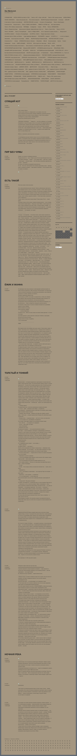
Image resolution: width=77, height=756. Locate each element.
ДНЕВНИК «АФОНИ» (24, 67)
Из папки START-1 (42, 57)
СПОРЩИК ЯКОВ (8, 17)
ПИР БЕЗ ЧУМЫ (13, 151)
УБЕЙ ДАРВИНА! (51, 71)
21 (61, 235)
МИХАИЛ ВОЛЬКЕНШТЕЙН (34, 78)
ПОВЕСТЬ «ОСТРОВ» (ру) (43, 24)
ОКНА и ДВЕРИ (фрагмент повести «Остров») (33, 59)
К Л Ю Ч (57, 117)
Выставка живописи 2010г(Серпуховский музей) (15, 52)
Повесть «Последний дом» (20, 31)
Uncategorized (33, 26)
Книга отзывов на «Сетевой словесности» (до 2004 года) (38, 45)
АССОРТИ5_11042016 (34, 34)
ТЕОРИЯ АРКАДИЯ (60, 71)
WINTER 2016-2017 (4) (59, 62)
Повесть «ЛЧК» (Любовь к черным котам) (13, 26)
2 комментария (7, 159)
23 (66, 235)
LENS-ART (67, 19)
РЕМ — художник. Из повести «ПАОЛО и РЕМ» (35, 69)
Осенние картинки (52, 41)
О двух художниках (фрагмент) (30, 36)
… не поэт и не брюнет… (64, 36)
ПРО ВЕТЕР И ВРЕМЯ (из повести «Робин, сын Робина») (28, 64)
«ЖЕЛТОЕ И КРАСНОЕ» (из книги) (31, 22)
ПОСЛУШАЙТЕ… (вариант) (44, 36)
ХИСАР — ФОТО (51, 43)
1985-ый (45, 41)
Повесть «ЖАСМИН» (9, 31)
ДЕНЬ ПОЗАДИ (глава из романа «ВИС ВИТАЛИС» (16, 78)
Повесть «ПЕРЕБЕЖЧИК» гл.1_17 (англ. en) (59, 52)
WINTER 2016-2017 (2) (37, 62)
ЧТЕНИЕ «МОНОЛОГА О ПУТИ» (29, 76)
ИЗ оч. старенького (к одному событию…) (50, 31)
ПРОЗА (44, 26)
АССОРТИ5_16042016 (9, 34)
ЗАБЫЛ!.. (27, 38)
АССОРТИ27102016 (9, 62)
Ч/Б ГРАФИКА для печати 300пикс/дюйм (45, 50)
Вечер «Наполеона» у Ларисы (61, 154)
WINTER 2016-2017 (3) (48, 62)
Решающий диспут (25, 81)
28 (61, 237)
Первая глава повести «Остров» (48, 34)
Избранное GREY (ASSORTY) (29, 48)
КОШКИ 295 (58, 45)
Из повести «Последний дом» (46, 22)
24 (68, 235)
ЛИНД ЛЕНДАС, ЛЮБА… (59, 48)
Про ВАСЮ (28, 62)
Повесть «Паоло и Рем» (50, 29)
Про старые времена (55, 24)
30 (66, 237)
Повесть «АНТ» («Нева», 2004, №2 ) (39, 17)
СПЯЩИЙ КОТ (12, 101)
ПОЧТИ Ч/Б (29, 43)
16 (66, 233)
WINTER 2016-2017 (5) (67, 64)
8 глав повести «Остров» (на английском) (13, 22)
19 (56, 235)
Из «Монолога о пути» (9, 64)
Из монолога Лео (8, 24)
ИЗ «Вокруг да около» (59, 127)
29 (63, 237)
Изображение (7, 43)
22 (63, 235)
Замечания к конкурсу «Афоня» (11, 67)
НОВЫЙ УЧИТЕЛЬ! (9, 74)
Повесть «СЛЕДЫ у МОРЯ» (34, 31)
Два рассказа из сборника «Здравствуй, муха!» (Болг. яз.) (31, 29)
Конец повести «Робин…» (43, 67)
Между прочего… (59, 174)
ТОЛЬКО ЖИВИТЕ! (52, 74)
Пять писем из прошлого (34, 19)
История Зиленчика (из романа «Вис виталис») (14, 45)
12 (56, 233)
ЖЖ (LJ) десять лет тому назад (39, 43)
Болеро (16, 41)
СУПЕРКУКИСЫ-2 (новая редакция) (22, 74)
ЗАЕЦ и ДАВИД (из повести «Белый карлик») (53, 59)
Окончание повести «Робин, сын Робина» (13, 36)
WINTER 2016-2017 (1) (19, 62)
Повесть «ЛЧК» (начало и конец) (55, 17)
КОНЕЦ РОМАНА (67, 17)
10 (68, 231)
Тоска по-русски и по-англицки (17, 38)
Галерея (64, 41)
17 (68, 233)
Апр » (59, 239)
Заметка (59, 41)
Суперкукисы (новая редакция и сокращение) (14, 69)
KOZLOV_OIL (33, 50)
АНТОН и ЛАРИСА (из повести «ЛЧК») (22, 17)
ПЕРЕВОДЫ (26, 26)
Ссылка (13, 43)
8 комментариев (7, 568)
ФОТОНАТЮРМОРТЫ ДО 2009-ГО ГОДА (13, 48)
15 (63, 233)
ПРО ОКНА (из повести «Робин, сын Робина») (50, 64)
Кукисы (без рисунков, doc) (22, 19)
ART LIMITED (26, 50)
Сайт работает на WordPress (14, 738)
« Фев (56, 239)
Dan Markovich (10, 11)
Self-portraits (7, 38)
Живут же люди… (54, 67)
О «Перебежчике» (45, 52)
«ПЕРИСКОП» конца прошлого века (12, 57)
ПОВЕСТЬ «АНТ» (41, 76)
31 (68, 237)
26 (56, 237)
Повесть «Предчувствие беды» (11, 29)
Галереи (39, 26)
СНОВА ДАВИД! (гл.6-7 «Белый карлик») (13, 59)
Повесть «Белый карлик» (59, 22)
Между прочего (63, 31)
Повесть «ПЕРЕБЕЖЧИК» (53, 26)
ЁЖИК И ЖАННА (14, 284)
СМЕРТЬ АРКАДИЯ (21, 43)
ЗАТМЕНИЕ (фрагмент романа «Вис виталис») (57, 57)
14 (61, 233)
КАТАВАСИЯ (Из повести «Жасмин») (27, 41)
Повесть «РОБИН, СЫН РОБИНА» (29, 24)
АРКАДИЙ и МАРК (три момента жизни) (13, 50)
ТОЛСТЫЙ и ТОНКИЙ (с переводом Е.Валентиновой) (53, 55)
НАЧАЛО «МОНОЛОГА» (10, 19)
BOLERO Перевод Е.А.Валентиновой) (49, 19)
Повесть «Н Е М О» (61, 29)
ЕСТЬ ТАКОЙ (12, 180)
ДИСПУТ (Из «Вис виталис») (57, 81)
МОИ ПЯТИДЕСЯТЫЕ (60, 124)
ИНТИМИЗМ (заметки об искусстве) (44, 48)
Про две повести (16, 24)
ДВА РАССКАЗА (33, 67)
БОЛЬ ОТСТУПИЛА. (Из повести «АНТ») (13, 55)
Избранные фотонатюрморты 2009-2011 (31, 55)
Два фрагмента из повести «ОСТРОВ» (62, 195)
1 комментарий (7, 188)
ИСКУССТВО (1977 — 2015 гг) (61, 50)
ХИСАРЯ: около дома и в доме (32, 52)
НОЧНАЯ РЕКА (13, 654)
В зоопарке (61, 19)
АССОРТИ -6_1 (54, 36)
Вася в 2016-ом (58, 198)
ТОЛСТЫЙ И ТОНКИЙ (16, 372)
